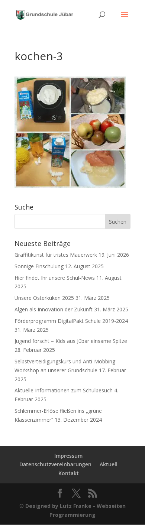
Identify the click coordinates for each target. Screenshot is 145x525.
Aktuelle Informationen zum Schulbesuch (63, 390)
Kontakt (68, 473)
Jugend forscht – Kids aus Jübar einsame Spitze (70, 340)
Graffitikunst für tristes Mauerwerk (55, 254)
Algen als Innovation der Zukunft (53, 309)
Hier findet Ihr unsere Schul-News (54, 277)
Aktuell (108, 464)
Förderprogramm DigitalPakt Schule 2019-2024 (71, 320)
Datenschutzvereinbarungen (55, 464)
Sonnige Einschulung (39, 266)
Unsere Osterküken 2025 (44, 297)
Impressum (68, 455)
